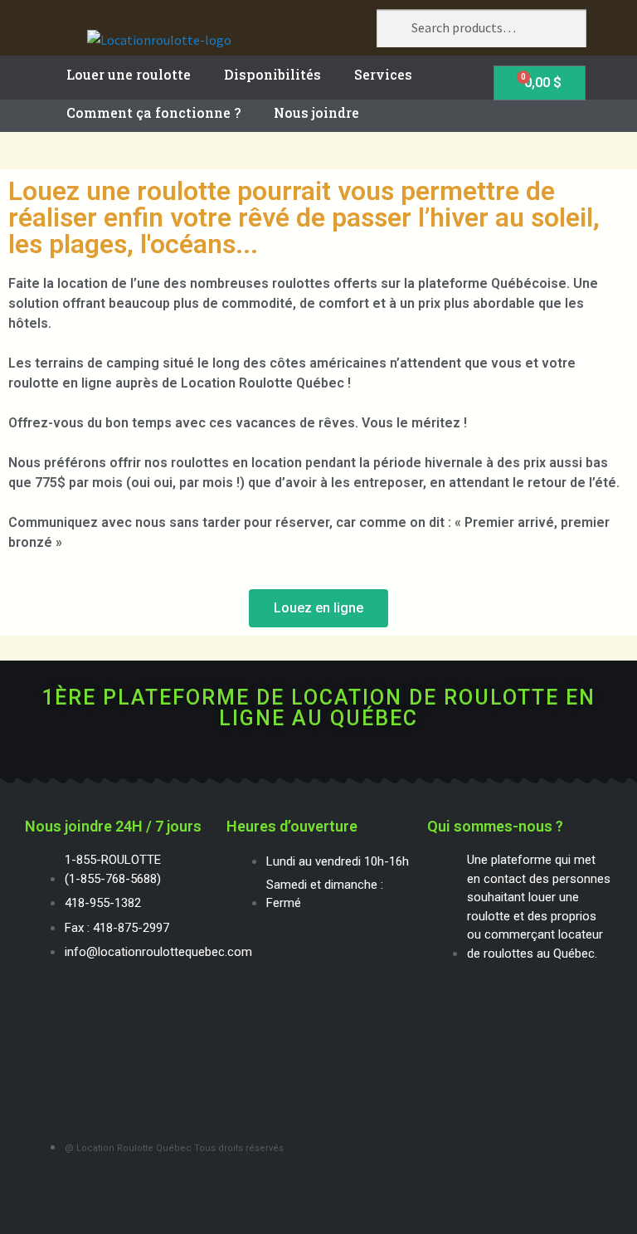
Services (383, 74)
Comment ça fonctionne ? (153, 112)
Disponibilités (272, 74)
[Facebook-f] (319, 758)
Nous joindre (316, 112)
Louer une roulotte (128, 74)
